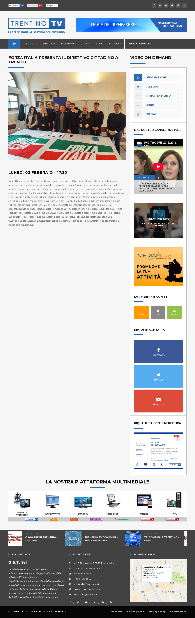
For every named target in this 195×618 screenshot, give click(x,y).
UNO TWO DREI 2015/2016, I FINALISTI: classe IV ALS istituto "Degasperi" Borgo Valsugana (157, 187)
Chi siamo (29, 43)
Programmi (67, 43)
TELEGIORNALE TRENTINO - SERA (107, 539)
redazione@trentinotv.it (86, 594)
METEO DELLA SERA (162, 537)
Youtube (158, 398)
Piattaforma (48, 43)
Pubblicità (115, 43)
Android (174, 311)
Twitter (158, 373)
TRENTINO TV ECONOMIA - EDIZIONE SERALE (47, 539)
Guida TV (85, 43)
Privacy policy (157, 612)
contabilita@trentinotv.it (87, 584)
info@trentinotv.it (83, 573)
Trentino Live (158, 218)
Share (99, 43)
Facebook (158, 348)
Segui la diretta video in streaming (158, 224)
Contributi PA (178, 612)
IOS (158, 311)
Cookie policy (135, 612)
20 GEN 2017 (145, 178)
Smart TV (141, 311)
